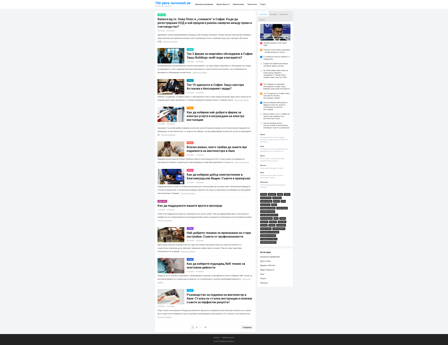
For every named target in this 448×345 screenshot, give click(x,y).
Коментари (284, 14)
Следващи (247, 327)
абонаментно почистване (269, 232)
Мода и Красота (267, 270)
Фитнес (263, 194)
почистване (281, 225)
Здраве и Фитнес (267, 265)
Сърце (280, 194)
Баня (283, 201)
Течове (282, 218)
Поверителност (228, 337)
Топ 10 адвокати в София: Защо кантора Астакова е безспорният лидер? (276, 95)
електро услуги (282, 208)
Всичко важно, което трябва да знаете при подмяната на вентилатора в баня (276, 116)
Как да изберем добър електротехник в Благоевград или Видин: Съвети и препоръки (276, 125)
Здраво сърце (266, 228)
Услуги (190, 49)
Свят (262, 274)
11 (205, 327)
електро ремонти (278, 228)
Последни (273, 14)
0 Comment (170, 31)
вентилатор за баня (267, 211)
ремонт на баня (266, 201)
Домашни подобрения (270, 257)
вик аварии (277, 198)
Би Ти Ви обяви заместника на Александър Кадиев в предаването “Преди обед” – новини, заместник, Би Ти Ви (275, 73)
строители (282, 222)
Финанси (162, 15)
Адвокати (264, 222)
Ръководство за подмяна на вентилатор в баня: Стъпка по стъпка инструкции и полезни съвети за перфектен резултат (219, 298)
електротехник (266, 198)
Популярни (263, 14)
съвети (287, 194)
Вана (276, 218)
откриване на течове (268, 235)
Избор (274, 205)
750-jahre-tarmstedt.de (173, 3)
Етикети (262, 20)
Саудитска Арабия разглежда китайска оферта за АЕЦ (275, 65)
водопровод (265, 205)
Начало (217, 337)
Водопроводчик (266, 218)
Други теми (162, 201)
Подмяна (273, 222)
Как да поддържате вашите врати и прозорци (190, 205)
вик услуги (272, 194)
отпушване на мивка (268, 208)
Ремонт (276, 201)
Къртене (264, 225)
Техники (272, 225)
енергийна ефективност (269, 215)
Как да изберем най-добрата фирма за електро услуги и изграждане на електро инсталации (215, 116)
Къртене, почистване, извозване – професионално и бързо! (276, 51)
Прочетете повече (170, 42)
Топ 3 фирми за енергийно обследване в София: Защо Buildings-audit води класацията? (276, 86)
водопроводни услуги (268, 242)
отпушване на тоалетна (268, 239)
